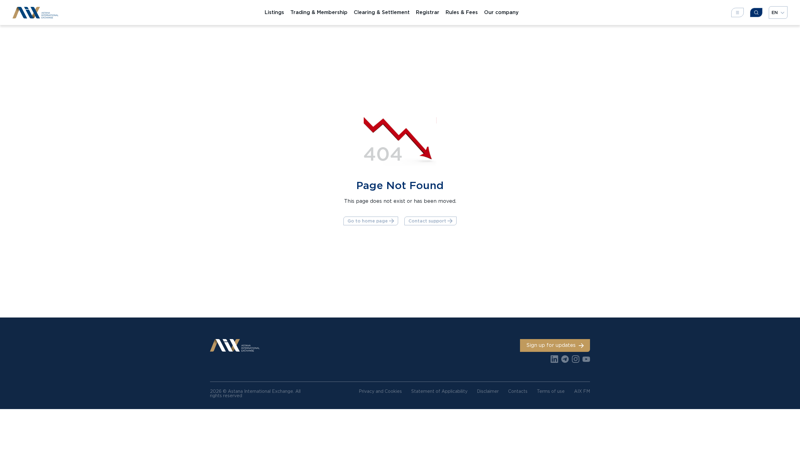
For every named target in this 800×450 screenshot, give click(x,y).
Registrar (427, 12)
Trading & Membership (319, 12)
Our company (501, 12)
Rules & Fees (462, 12)
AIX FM (582, 391)
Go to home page (368, 220)
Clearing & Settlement (382, 12)
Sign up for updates (551, 345)
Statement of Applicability (439, 391)
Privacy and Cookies (380, 391)
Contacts (518, 391)
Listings (274, 12)
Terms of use (551, 391)
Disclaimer (488, 391)
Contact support (427, 220)
